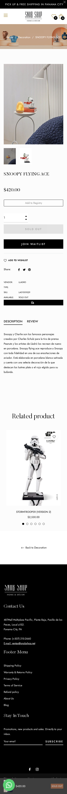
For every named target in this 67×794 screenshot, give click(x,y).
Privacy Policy (11, 679)
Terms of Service (13, 685)
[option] (33, 477)
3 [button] (31, 524)
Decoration (24, 37)
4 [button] (35, 524)
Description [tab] (13, 321)
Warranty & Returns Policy (18, 672)
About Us (9, 698)
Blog (6, 705)
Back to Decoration (36, 547)
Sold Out (57, 786)
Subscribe (54, 741)
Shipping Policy (12, 665)
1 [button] (23, 524)
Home (9, 37)
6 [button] (44, 524)
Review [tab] (33, 321)
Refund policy (11, 692)
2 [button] (27, 524)
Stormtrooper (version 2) (33, 512)
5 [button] (40, 524)
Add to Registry (33, 203)
